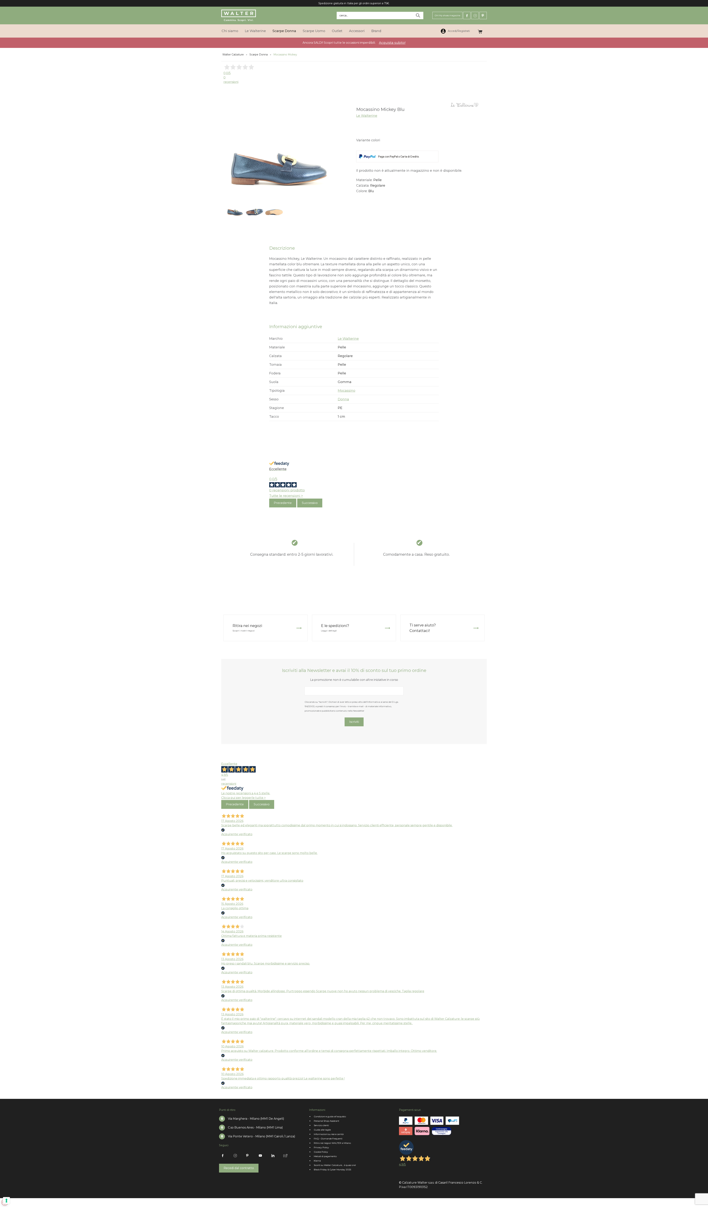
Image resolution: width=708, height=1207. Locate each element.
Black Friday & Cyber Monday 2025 (332, 1169)
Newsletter (285, 1155)
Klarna (317, 1160)
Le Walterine (255, 31)
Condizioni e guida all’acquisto (330, 1116)
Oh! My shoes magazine (447, 15)
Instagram (475, 15)
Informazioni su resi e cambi (329, 1134)
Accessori (357, 31)
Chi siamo (230, 31)
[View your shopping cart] (480, 31)
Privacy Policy (321, 1147)
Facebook (467, 15)
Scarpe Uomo (314, 31)
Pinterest (483, 15)
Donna (343, 399)
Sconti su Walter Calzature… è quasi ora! (335, 1165)
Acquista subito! (392, 43)
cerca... (343, 15)
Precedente (283, 503)
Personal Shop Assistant (326, 1120)
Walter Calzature (233, 54)
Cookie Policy (321, 1151)
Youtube (260, 1155)
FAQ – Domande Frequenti (328, 1138)
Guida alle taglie (322, 1129)
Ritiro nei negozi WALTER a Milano (332, 1143)
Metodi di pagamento (325, 1156)
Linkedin (273, 1155)
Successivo (310, 503)
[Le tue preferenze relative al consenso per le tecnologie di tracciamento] (6, 1200)
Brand (376, 31)
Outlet (337, 31)
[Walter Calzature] (239, 15)
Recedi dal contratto (239, 1168)
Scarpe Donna (284, 31)
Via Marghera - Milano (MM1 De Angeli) (256, 1118)
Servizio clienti (321, 1125)
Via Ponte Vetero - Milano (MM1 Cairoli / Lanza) (261, 1136)
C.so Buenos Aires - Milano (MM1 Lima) (255, 1127)
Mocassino (346, 391)
